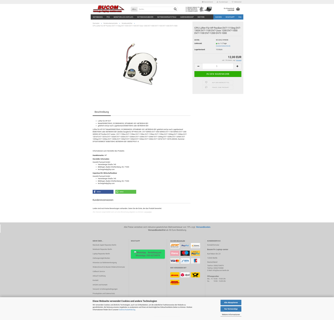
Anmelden (148, 212)
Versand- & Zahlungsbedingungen (105, 289)
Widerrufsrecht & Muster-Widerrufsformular (109, 267)
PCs (108, 17)
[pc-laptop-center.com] (110, 9)
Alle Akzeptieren (231, 302)
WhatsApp (230, 17)
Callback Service (99, 271)
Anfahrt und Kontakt (100, 285)
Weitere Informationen (231, 314)
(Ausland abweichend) (223, 46)
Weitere (201, 17)
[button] (103, 192)
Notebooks (98, 17)
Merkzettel (237, 2)
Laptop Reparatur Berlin (101, 254)
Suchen (218, 17)
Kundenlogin (223, 2)
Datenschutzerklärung (127, 310)
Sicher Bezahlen (177, 241)
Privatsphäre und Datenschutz (104, 293)
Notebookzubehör (145, 17)
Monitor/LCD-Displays (123, 17)
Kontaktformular (213, 245)
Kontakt (95, 280)
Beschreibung (102, 111)
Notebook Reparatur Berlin (102, 249)
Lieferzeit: (198, 43)
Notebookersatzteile (166, 17)
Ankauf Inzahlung (99, 276)
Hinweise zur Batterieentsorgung (105, 263)
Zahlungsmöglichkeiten (101, 258)
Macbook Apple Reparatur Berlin (104, 245)
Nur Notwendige (231, 309)
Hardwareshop (187, 17)
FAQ (239, 17)
